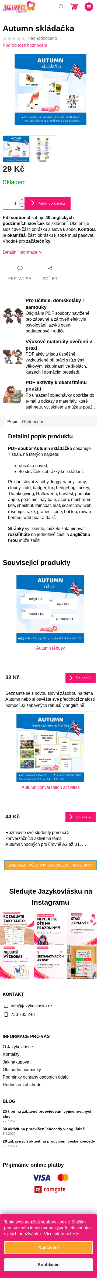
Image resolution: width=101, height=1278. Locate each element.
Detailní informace (20, 252)
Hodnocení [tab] (32, 421)
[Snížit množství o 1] (22, 206)
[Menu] (88, 6)
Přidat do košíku (51, 203)
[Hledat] (60, 6)
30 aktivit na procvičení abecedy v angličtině (44, 1129)
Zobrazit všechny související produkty (50, 865)
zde (75, 1234)
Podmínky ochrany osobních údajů (36, 1077)
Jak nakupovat (16, 1062)
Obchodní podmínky (22, 1069)
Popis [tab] (12, 421)
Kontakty (11, 1054)
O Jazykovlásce (18, 1046)
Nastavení (48, 1247)
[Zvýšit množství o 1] (22, 200)
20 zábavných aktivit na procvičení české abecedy (49, 1141)
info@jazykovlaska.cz (31, 1006)
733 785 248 (23, 1014)
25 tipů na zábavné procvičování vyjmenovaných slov (48, 1114)
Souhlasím (49, 1264)
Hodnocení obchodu (22, 1084)
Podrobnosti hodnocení (25, 45)
